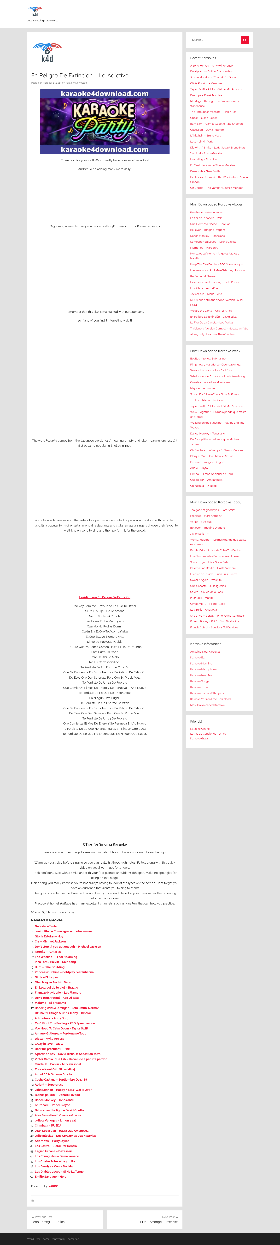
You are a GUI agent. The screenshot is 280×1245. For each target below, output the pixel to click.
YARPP (53, 1186)
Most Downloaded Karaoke (207, 705)
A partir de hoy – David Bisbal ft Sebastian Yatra (67, 1054)
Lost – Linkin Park (201, 141)
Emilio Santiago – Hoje (50, 1176)
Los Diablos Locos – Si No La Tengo (59, 1171)
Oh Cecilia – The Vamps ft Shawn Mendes (216, 187)
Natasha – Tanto (46, 926)
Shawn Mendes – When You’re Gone (213, 77)
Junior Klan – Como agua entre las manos (63, 931)
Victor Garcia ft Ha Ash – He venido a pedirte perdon (71, 1059)
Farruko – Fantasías (48, 951)
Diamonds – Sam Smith (205, 171)
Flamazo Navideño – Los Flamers (58, 992)
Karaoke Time (199, 687)
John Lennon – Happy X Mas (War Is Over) (64, 1089)
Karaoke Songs (199, 681)
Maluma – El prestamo (50, 1002)
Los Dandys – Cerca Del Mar (54, 1166)
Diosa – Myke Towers (49, 1038)
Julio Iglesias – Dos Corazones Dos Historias (65, 1135)
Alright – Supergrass (49, 1084)
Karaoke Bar (197, 657)
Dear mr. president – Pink (52, 1049)
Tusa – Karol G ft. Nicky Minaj (55, 1069)
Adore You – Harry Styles (52, 1141)
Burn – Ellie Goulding (49, 967)
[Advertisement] (105, 198)
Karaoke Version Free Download (210, 699)
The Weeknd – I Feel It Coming (56, 957)
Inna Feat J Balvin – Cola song (55, 962)
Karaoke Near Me (201, 675)
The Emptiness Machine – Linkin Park (213, 111)
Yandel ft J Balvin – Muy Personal (58, 1064)
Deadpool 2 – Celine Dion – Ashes (211, 71)
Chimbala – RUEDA (48, 1125)
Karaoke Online (200, 728)
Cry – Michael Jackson (50, 941)
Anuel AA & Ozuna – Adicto (53, 1074)
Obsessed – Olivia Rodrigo (207, 129)
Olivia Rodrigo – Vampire (206, 83)
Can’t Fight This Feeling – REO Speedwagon (65, 1023)
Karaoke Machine (201, 663)
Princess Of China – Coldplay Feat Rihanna (64, 972)
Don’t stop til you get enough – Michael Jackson (68, 946)
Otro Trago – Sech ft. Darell (53, 982)
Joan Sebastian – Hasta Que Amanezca (61, 1130)
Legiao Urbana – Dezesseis (53, 1151)
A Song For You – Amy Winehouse (211, 65)
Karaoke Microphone (203, 669)
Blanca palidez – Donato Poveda (57, 1094)
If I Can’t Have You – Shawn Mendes (212, 165)
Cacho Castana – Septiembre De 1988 (61, 1079)
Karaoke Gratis (199, 738)
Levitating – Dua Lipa (203, 159)
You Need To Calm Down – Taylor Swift (61, 1028)
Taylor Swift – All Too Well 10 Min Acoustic (216, 89)
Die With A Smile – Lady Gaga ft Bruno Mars (217, 147)
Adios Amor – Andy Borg (51, 1018)
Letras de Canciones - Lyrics (208, 733)
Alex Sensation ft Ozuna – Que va (58, 1115)
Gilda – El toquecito (48, 977)
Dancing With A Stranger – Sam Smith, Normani (67, 1008)
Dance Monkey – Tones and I (54, 1100)
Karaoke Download (76, 82)
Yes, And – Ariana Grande (206, 153)
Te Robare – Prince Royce (52, 1105)
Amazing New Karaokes (205, 651)
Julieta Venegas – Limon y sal (55, 1120)
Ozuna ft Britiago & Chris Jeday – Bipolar (63, 1013)
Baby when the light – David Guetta (59, 1110)
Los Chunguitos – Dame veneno (57, 1156)
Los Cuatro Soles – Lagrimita (55, 1161)
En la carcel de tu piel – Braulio (56, 987)
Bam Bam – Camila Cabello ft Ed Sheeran (216, 123)
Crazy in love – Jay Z (49, 1043)
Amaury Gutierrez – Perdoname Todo (60, 1033)
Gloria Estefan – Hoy (49, 936)
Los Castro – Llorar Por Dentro (56, 1146)
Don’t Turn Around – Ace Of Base (57, 997)
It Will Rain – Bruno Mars (205, 135)
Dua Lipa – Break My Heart (207, 95)
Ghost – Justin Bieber (203, 117)
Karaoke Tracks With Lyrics (207, 693)
